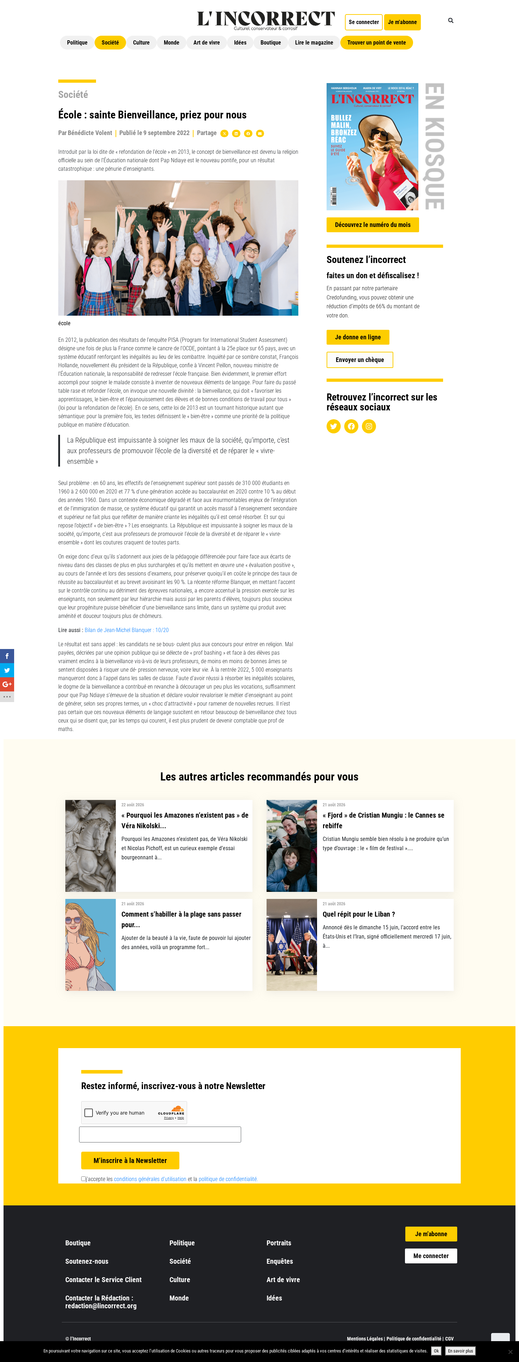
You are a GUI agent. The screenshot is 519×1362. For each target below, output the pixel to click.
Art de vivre (206, 42)
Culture (141, 42)
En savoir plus (460, 1351)
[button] (451, 20)
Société (110, 42)
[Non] (510, 1351)
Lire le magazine (314, 42)
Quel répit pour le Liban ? (359, 914)
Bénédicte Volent (90, 132)
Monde (171, 42)
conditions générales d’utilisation (150, 1179)
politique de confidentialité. (228, 1179)
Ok (436, 1351)
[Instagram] (369, 426)
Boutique (271, 42)
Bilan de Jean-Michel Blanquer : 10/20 (127, 630)
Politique (77, 42)
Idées (240, 42)
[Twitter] (334, 426)
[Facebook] (351, 426)
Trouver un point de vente (376, 42)
